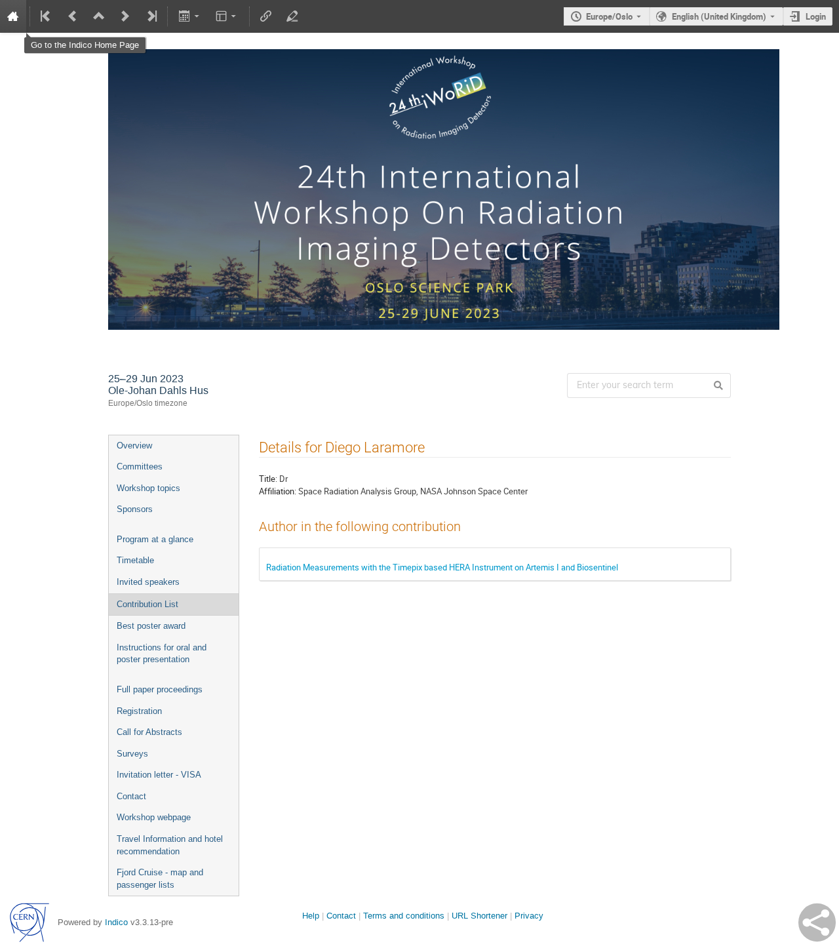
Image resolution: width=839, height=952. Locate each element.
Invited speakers (148, 582)
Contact (131, 796)
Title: (268, 479)
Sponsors (135, 509)
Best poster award (151, 626)
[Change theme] (227, 16)
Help (310, 915)
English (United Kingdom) (719, 16)
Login (816, 16)
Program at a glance (155, 539)
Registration (139, 711)
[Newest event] (151, 16)
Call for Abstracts (149, 732)
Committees (140, 466)
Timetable (135, 560)
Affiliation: (277, 491)
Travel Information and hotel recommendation (170, 845)
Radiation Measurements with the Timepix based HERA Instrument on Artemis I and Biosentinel (442, 567)
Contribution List (147, 604)
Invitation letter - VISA (159, 775)
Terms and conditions (403, 915)
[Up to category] (99, 16)
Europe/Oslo (609, 16)
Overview (134, 445)
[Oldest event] (46, 16)
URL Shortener (479, 915)
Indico (116, 922)
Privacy (529, 915)
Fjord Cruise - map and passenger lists (160, 878)
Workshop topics (148, 488)
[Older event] (73, 16)
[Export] (189, 16)
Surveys (132, 754)
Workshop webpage (154, 817)
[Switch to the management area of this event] (292, 16)
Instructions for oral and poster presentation (161, 654)
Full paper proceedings (160, 689)
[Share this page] (817, 922)
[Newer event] (125, 16)
